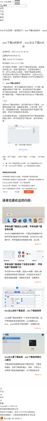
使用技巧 (18, 30)
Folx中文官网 (6, 30)
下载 (2, 14)
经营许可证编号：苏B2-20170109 (13, 412)
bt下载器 (33, 157)
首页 (2, 8)
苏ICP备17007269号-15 (13, 419)
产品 (2, 11)
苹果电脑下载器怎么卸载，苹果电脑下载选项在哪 (20, 176)
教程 (2, 17)
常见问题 (17, 192)
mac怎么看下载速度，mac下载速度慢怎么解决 (24, 166)
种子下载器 (12, 157)
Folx (5, 2)
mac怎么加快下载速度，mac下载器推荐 (16, 182)
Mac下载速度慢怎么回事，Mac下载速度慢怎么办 (25, 163)
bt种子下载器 (22, 157)
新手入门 (5, 192)
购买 (2, 20)
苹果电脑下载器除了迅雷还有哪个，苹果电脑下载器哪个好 (23, 179)
